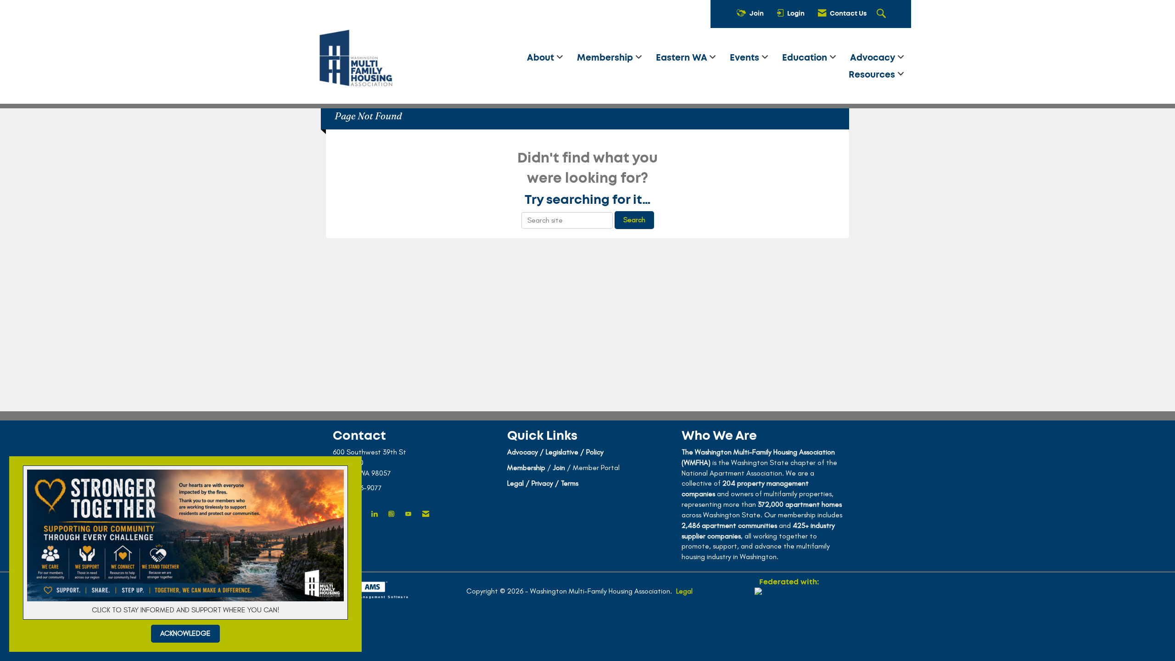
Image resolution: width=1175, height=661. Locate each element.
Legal (684, 591)
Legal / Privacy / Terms (542, 483)
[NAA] (789, 620)
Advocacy (873, 58)
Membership (606, 58)
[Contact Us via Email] (426, 514)
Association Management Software (367, 597)
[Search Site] (882, 14)
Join (559, 467)
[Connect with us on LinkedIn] (374, 514)
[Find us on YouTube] (408, 514)
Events (745, 58)
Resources (873, 75)
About (541, 58)
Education (805, 58)
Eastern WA (682, 58)
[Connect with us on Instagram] (391, 514)
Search (634, 219)
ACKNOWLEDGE (185, 633)
